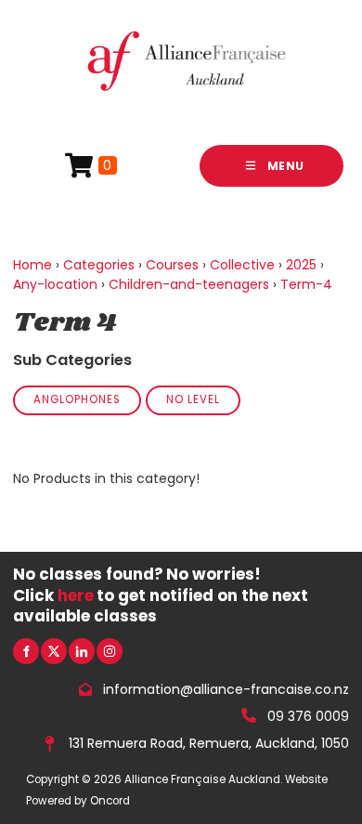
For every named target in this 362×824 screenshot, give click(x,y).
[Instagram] (110, 651)
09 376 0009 (308, 715)
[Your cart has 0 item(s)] (91, 166)
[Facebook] (26, 651)
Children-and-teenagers (189, 284)
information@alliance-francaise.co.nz (226, 689)
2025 (301, 264)
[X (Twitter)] (54, 651)
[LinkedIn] (82, 651)
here (76, 595)
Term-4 (306, 284)
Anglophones (77, 399)
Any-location (55, 284)
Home (32, 264)
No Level (193, 399)
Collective (242, 264)
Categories (99, 264)
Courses (172, 264)
